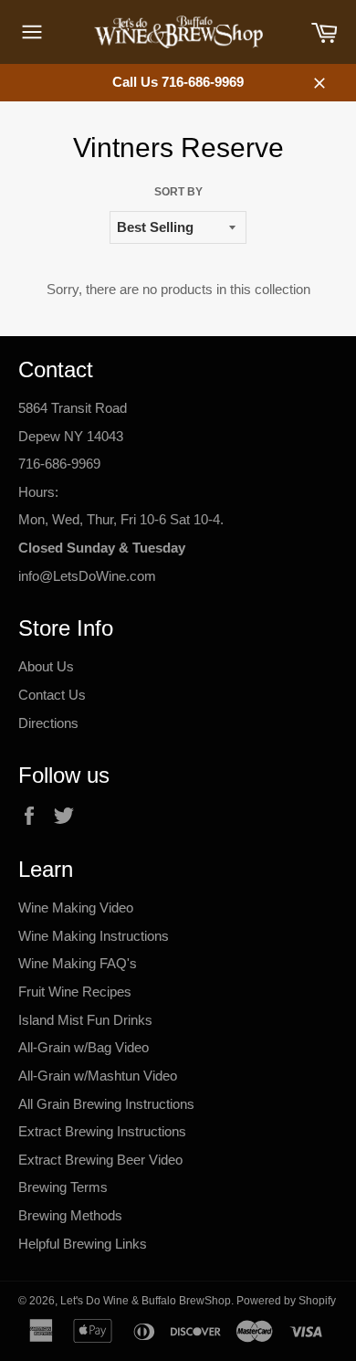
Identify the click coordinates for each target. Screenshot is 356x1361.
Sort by (178, 191)
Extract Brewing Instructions (102, 1131)
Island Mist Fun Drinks (85, 1020)
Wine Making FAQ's (77, 963)
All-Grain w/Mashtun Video (97, 1075)
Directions (48, 723)
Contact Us (52, 694)
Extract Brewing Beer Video (100, 1159)
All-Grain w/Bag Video (83, 1047)
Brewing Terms (63, 1187)
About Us (46, 666)
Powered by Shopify (286, 1300)
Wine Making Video (75, 907)
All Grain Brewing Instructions (106, 1104)
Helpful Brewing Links (82, 1243)
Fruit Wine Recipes (74, 991)
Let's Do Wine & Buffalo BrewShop (145, 1300)
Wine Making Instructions (93, 936)
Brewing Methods (70, 1215)
